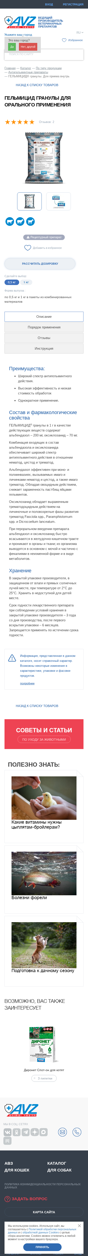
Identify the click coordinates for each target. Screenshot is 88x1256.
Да (12, 46)
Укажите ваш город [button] (18, 34)
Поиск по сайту (21, 54)
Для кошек (17, 1170)
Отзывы (44, 338)
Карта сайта (44, 1212)
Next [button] (82, 1052)
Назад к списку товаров (37, 85)
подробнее (27, 683)
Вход (49, 4)
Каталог (56, 1163)
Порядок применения (44, 327)
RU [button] (78, 32)
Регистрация (73, 4)
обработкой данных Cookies (41, 1232)
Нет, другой (28, 46)
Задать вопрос (29, 1199)
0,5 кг (12, 282)
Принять (42, 1247)
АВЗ (9, 1163)
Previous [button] (5, 1052)
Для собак (59, 1170)
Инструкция (44, 348)
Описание (44, 316)
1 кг (26, 282)
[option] (44, 158)
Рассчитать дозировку (40, 263)
